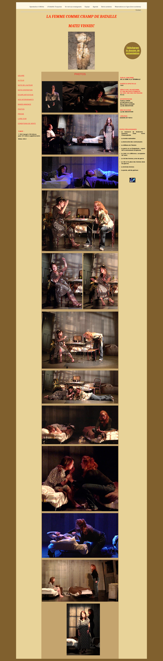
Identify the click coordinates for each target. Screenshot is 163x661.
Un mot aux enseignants (73, 7)
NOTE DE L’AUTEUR (25, 85)
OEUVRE (21, 76)
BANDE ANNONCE (24, 104)
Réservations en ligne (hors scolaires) (128, 7)
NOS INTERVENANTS (25, 99)
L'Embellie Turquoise (54, 7)
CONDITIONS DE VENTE (27, 123)
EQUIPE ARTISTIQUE (25, 95)
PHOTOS (21, 109)
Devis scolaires (106, 7)
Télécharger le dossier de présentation (133, 50)
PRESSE (21, 114)
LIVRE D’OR (22, 119)
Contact (138, 10)
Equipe (87, 7)
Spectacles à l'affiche (37, 7)
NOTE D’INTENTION (25, 90)
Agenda (95, 7)
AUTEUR (21, 80)
